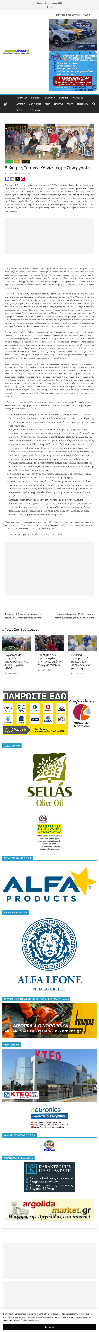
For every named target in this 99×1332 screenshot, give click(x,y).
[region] (49, 1320)
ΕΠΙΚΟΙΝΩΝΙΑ (34, 110)
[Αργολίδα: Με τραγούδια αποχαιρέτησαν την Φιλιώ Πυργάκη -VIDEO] (16, 637)
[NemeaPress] (5, 104)
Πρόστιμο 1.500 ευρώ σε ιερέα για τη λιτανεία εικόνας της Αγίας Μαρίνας (49, 660)
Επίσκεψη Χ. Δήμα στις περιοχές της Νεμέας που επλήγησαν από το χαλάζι (24, 616)
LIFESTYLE (58, 104)
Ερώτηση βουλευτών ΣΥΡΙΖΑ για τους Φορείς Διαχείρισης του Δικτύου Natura (74, 616)
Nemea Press (29, 173)
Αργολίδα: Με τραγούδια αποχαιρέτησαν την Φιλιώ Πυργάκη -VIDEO (16, 661)
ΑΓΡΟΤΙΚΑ (20, 104)
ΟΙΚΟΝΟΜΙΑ (49, 98)
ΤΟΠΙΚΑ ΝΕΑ (21, 98)
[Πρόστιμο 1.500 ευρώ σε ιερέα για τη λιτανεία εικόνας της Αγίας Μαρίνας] (49, 637)
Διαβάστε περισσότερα (30, 1320)
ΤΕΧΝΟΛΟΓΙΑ (82, 104)
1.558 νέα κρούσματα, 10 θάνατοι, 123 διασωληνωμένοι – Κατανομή (82, 661)
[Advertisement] (49, 236)
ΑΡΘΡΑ (70, 104)
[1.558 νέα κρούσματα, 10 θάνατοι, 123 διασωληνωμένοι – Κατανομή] (82, 637)
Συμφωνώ (49, 1327)
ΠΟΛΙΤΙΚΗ (63, 98)
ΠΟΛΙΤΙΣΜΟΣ (77, 98)
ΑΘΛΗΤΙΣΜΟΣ (35, 104)
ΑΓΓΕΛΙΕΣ (20, 110)
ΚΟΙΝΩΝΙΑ (35, 98)
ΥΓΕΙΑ (47, 104)
